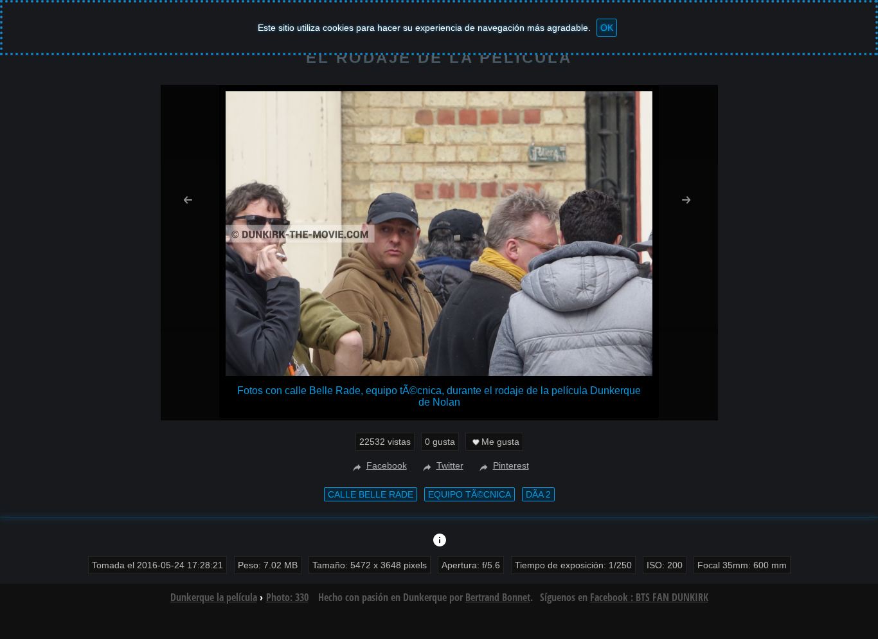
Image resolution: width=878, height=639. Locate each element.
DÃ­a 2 (538, 494)
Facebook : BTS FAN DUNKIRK (649, 597)
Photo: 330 (287, 597)
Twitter (449, 465)
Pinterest (511, 465)
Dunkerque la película (213, 597)
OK (606, 27)
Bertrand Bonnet (497, 597)
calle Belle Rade (370, 494)
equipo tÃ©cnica (469, 494)
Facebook (386, 465)
